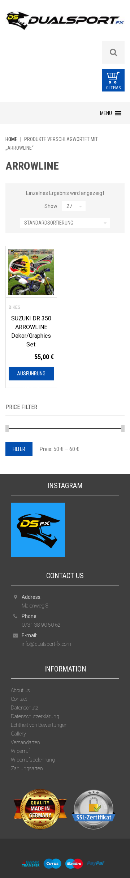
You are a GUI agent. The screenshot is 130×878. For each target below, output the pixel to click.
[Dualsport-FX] (65, 26)
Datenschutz (24, 708)
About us (20, 690)
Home (11, 139)
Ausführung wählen (31, 375)
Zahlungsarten (27, 768)
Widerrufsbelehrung (33, 760)
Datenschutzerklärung (35, 716)
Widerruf (20, 751)
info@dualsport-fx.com (46, 644)
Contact (19, 699)
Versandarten (25, 742)
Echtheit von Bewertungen (39, 725)
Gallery (18, 734)
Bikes (14, 307)
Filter (19, 449)
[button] (106, 113)
